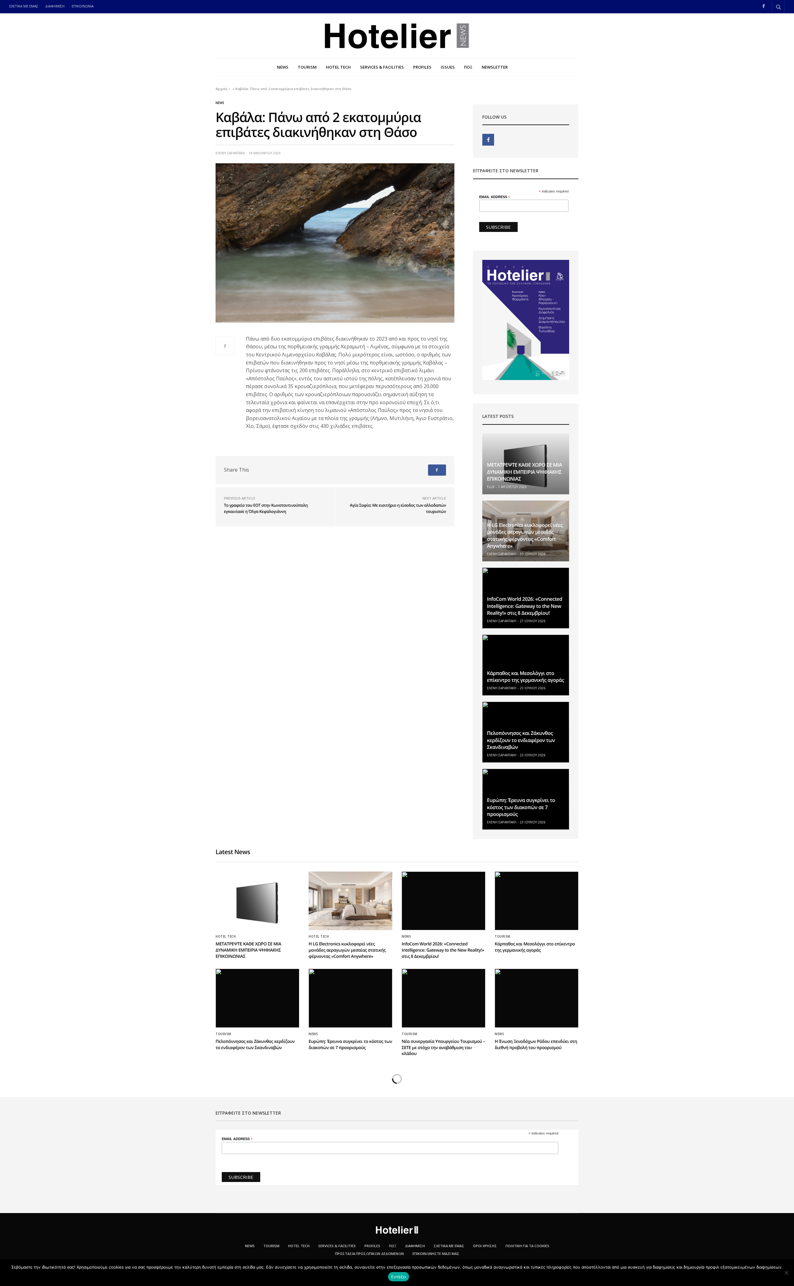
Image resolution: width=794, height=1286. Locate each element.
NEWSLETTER (495, 67)
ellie (491, 487)
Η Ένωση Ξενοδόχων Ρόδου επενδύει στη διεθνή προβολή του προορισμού (536, 1045)
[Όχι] (786, 1273)
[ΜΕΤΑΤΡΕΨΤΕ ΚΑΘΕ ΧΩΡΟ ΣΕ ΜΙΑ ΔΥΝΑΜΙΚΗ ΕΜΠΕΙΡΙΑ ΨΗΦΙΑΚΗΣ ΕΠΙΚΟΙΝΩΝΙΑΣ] (257, 901)
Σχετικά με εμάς (449, 1245)
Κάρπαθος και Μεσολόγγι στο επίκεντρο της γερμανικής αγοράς (525, 676)
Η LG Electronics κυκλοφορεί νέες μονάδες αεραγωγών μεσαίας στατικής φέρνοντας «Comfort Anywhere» (525, 535)
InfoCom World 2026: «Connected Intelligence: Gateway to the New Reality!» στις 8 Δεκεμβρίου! (524, 605)
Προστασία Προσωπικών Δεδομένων (369, 1253)
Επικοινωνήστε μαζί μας (436, 1253)
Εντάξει (398, 1276)
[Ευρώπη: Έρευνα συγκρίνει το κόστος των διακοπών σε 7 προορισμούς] (350, 998)
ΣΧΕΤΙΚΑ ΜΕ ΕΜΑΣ (23, 6)
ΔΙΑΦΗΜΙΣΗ (55, 6)
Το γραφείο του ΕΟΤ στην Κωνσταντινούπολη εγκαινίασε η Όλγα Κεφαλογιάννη (266, 508)
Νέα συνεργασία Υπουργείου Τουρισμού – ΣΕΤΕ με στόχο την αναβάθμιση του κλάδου (443, 1048)
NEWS (282, 67)
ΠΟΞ (468, 67)
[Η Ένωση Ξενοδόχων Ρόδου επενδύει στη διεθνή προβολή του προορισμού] (536, 998)
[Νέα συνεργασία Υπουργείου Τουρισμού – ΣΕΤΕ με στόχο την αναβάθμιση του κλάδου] (443, 998)
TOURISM (307, 67)
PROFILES (422, 67)
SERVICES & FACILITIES (382, 67)
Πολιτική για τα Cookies (527, 1245)
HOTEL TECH (338, 67)
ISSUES (448, 67)
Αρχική (221, 88)
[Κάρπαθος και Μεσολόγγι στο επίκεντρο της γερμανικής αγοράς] (525, 665)
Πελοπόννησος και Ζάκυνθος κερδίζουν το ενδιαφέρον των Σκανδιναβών (521, 740)
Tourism (503, 936)
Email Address (494, 197)
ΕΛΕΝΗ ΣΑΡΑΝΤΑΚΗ (230, 153)
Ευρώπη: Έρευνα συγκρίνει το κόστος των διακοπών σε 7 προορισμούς (521, 807)
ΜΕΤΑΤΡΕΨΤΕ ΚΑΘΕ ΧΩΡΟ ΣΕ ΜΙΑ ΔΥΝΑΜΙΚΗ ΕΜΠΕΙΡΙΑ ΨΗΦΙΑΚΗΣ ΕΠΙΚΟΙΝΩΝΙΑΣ (524, 471)
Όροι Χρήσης (485, 1245)
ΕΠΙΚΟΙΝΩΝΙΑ (83, 6)
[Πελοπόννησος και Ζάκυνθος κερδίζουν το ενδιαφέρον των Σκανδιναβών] (257, 998)
